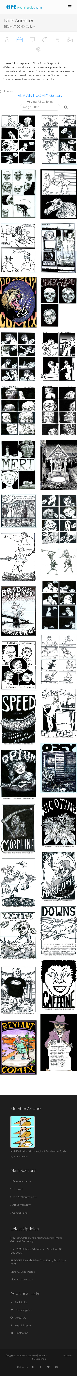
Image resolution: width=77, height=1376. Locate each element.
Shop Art (17, 1189)
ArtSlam (42, 1355)
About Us (20, 1317)
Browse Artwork (21, 1181)
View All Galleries (42, 101)
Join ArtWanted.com (24, 1197)
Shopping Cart (23, 1310)
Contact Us (21, 1332)
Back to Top (21, 1302)
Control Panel (20, 1212)
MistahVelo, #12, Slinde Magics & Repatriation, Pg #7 (38, 1151)
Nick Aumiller (21, 1156)
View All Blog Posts (22, 1271)
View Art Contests (21, 1279)
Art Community (21, 1204)
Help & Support (23, 1325)
